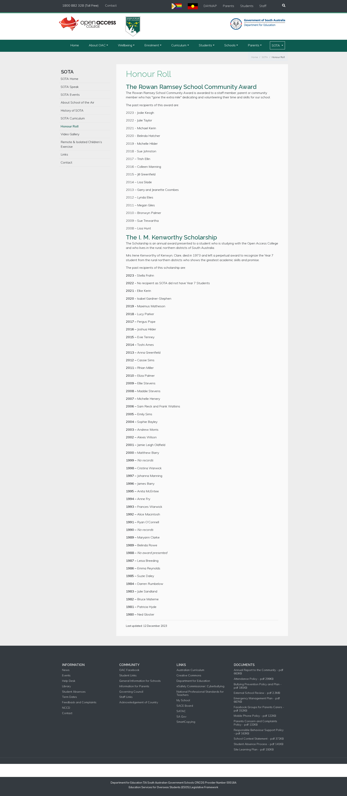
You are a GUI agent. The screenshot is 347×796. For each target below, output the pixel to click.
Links (64, 154)
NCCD (66, 707)
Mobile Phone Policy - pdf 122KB (255, 716)
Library (66, 686)
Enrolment (151, 45)
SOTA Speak (70, 87)
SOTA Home (69, 79)
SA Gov (181, 716)
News (65, 670)
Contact (111, 5)
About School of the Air (77, 102)
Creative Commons (189, 675)
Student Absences (74, 691)
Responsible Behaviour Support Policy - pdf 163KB (259, 731)
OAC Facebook (129, 670)
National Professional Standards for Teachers (200, 693)
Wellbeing (125, 45)
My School (183, 700)
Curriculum (178, 45)
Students (246, 6)
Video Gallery (70, 134)
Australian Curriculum (190, 670)
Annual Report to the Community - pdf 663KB (258, 671)
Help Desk (68, 681)
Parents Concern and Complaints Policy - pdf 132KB (255, 723)
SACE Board (185, 705)
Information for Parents (134, 686)
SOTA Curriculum (73, 118)
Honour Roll (278, 57)
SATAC (181, 711)
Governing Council (131, 691)
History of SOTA (72, 110)
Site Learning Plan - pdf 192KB (254, 749)
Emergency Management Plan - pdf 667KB (257, 700)
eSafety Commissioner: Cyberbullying (200, 686)
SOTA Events (70, 95)
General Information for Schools (140, 681)
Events (66, 675)
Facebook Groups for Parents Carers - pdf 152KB (259, 708)
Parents (228, 6)
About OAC (97, 45)
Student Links (128, 675)
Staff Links (126, 697)
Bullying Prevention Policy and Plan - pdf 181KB (258, 686)
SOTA (276, 45)
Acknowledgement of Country (138, 702)
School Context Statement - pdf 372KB (259, 738)
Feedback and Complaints (79, 702)
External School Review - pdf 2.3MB (257, 693)
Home (74, 45)
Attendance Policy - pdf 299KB (254, 679)
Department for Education (193, 681)
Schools (230, 45)
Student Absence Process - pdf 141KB (258, 744)
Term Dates (69, 697)
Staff (262, 6)
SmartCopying (186, 722)
